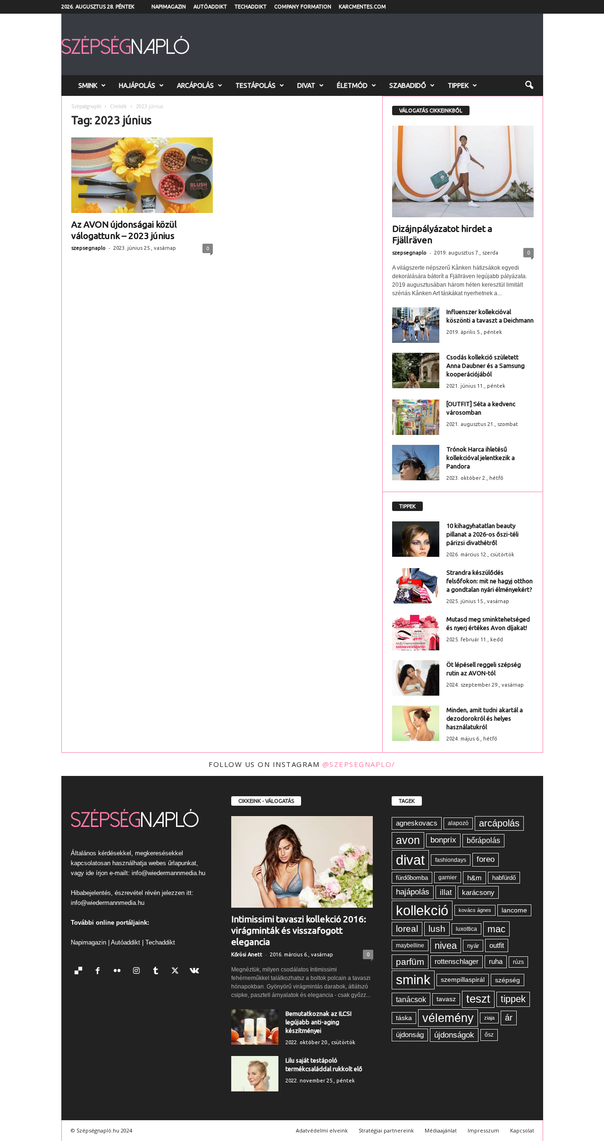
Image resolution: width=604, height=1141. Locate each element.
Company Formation (302, 6)
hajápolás (412, 891)
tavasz (446, 999)
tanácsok (411, 999)
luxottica (466, 929)
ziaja (489, 1018)
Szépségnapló (86, 106)
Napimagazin (168, 6)
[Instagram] (138, 971)
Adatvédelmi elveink (322, 1130)
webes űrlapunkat (172, 863)
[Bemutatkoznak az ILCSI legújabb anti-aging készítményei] (254, 1027)
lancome (514, 910)
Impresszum (483, 1130)
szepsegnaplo (88, 248)
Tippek (458, 85)
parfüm (410, 962)
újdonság (410, 1034)
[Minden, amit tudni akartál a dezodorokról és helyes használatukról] (415, 723)
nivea (446, 945)
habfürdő (504, 877)
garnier (447, 877)
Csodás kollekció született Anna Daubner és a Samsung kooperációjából (485, 365)
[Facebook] (99, 971)
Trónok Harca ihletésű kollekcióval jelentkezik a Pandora (480, 457)
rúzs (518, 962)
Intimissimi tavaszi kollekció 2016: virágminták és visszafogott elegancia (298, 930)
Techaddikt (251, 6)
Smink (87, 85)
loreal (407, 929)
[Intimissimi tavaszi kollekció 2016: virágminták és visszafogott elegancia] (302, 862)
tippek (513, 999)
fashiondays (450, 860)
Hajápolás (137, 85)
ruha (496, 961)
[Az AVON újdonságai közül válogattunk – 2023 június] (142, 175)
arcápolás (499, 823)
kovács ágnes (475, 910)
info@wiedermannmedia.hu (168, 873)
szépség (507, 980)
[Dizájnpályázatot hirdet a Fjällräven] (463, 171)
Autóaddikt (210, 6)
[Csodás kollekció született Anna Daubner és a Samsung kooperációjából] (415, 370)
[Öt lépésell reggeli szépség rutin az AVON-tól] (415, 678)
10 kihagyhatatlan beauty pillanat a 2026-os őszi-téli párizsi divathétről (482, 534)
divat (410, 860)
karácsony (478, 892)
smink (413, 979)
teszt (478, 999)
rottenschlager (456, 961)
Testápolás (255, 85)
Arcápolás (195, 85)
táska (404, 1018)
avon (408, 840)
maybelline (410, 945)
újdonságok (454, 1034)
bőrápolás (483, 840)
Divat (306, 85)
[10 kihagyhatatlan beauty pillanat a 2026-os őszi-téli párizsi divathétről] (415, 539)
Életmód (352, 85)
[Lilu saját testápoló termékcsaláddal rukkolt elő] (254, 1073)
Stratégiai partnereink (386, 1130)
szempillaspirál (463, 979)
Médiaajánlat (441, 1130)
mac (496, 929)
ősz (489, 1034)
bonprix (443, 839)
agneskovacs (416, 823)
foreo (486, 859)
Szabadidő (407, 85)
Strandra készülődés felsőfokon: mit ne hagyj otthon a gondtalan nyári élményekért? (489, 581)
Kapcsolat (522, 1130)
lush (436, 929)
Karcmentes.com (362, 6)
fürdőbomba (412, 877)
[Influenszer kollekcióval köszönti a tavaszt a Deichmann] (415, 325)
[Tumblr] (158, 971)
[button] (529, 85)
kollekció (422, 910)
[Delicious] (80, 971)
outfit (496, 945)
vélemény (448, 1017)
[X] (177, 971)
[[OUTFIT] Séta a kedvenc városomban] (415, 417)
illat (446, 892)
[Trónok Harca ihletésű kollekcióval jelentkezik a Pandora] (415, 462)
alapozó (458, 823)
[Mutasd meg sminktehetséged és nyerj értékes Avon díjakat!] (415, 632)
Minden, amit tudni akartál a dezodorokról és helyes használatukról (484, 718)
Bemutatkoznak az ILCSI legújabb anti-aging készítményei (318, 1022)
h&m (474, 878)
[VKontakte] (195, 971)
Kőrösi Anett (246, 954)
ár (508, 1017)
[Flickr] (119, 971)
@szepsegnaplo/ (358, 764)
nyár (473, 945)
